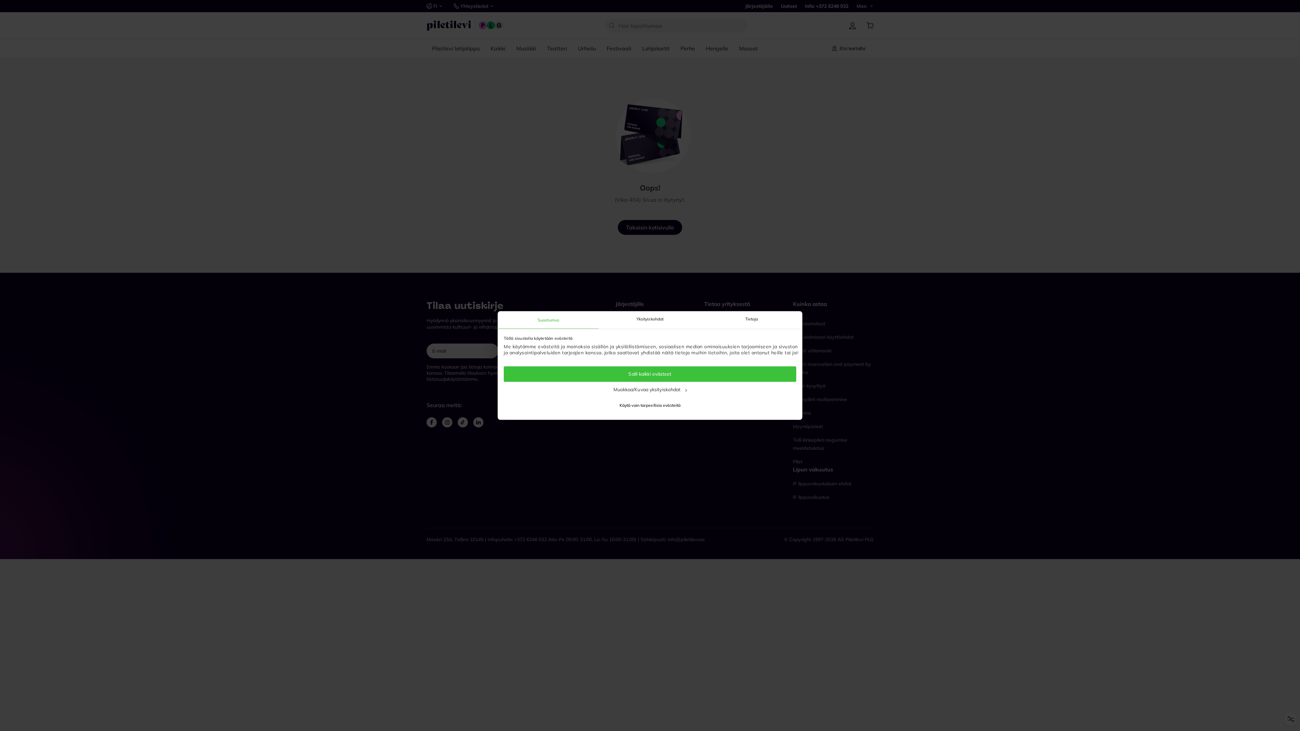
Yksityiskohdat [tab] (650, 319)
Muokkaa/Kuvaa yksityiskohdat (647, 389)
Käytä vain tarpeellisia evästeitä (650, 405)
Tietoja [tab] (751, 319)
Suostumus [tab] (548, 320)
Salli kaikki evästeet (649, 374)
